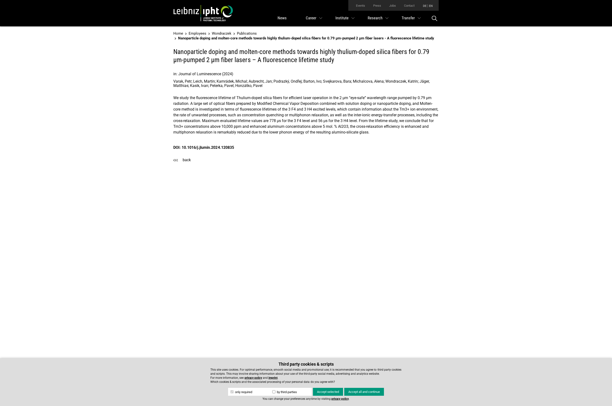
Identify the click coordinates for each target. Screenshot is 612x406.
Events (360, 5)
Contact (409, 5)
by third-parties (286, 392)
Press (377, 5)
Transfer (408, 18)
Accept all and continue (364, 392)
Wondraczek (221, 33)
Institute (342, 18)
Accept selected (328, 392)
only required (243, 392)
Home (178, 33)
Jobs (392, 5)
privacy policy (253, 377)
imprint (273, 377)
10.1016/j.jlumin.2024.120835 (208, 147)
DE (424, 6)
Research (375, 18)
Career (311, 18)
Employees (197, 33)
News (282, 18)
